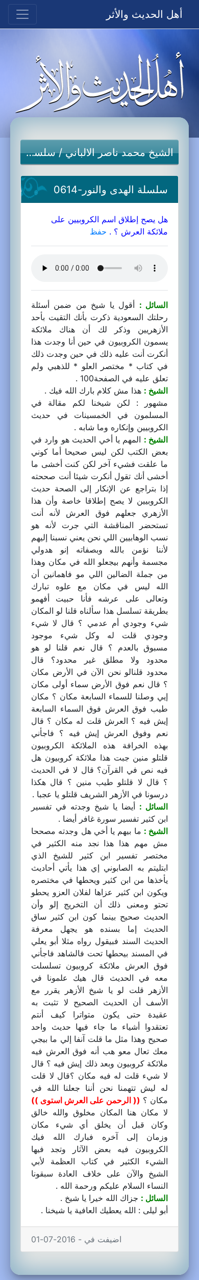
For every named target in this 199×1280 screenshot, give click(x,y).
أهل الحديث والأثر (144, 14)
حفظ (98, 231)
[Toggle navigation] (22, 14)
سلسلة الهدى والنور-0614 (111, 190)
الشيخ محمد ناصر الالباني (119, 152)
